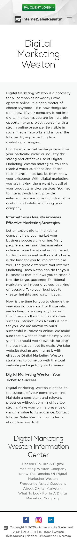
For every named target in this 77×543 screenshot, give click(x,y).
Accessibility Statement (56, 527)
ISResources (15, 535)
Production (48, 535)
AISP (16, 531)
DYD (26, 531)
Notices (32, 535)
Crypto (59, 531)
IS (40, 531)
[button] (39, 7)
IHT (34, 531)
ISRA (47, 531)
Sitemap (65, 535)
